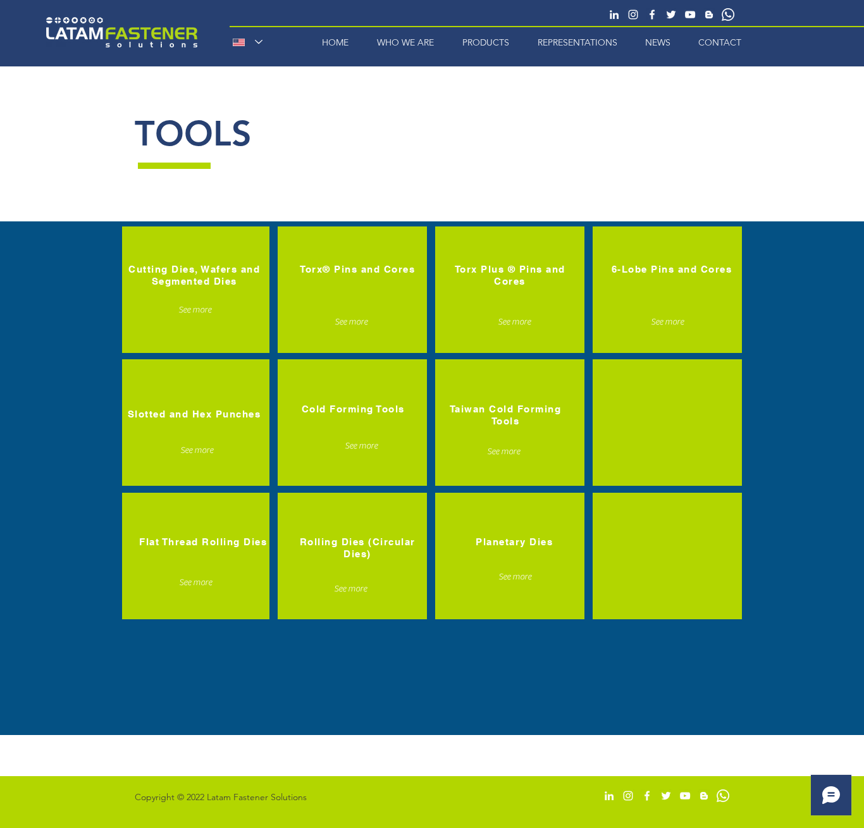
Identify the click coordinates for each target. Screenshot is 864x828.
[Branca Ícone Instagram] (633, 14)
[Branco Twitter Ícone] (671, 14)
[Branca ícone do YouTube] (690, 14)
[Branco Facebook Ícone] (652, 14)
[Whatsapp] (728, 14)
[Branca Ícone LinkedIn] (614, 14)
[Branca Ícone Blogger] (709, 14)
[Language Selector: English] (247, 42)
